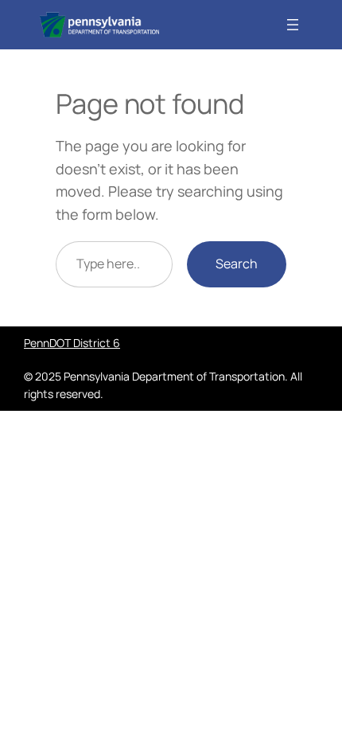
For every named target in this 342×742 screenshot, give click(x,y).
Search (237, 263)
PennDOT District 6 (72, 342)
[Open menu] (292, 24)
